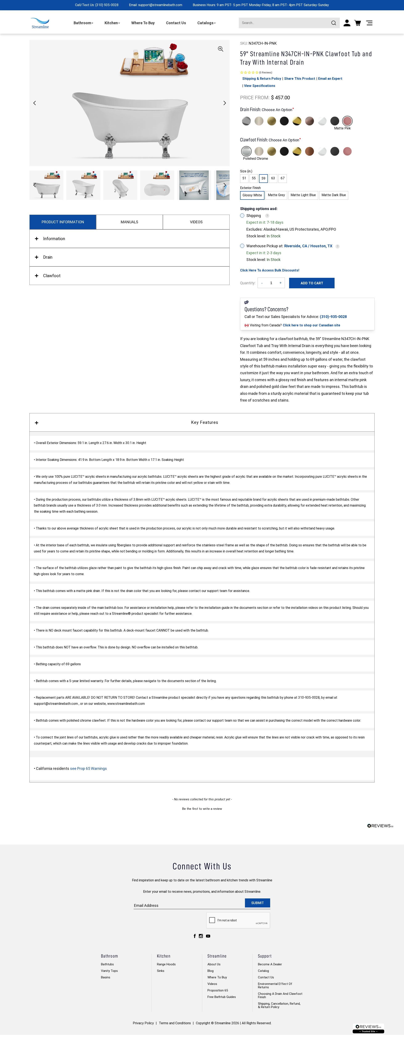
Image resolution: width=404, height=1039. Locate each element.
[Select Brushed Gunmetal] (334, 121)
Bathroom (82, 23)
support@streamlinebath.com (160, 5)
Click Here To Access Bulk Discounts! (269, 270)
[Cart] (357, 23)
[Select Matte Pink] (347, 121)
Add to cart (312, 283)
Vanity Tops (109, 971)
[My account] (347, 23)
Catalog (263, 971)
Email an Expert (330, 79)
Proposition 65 (217, 990)
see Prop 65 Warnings (88, 768)
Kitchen (111, 23)
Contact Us (176, 23)
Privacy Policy (143, 1023)
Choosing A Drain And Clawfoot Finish (280, 995)
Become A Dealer (270, 964)
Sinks (160, 971)
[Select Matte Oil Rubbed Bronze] (309, 121)
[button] (224, 103)
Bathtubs (107, 964)
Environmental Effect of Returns (275, 985)
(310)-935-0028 (333, 316)
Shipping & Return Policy (261, 79)
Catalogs (205, 23)
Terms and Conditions (175, 1023)
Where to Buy (217, 977)
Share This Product (299, 79)
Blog (210, 971)
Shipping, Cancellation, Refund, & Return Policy (279, 1005)
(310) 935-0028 (106, 5)
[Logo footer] (368, 1028)
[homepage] (39, 23)
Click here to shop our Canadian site (311, 325)
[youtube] (208, 936)
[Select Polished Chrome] (246, 121)
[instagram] (201, 936)
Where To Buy (143, 23)
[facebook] (195, 936)
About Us (214, 964)
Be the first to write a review (202, 809)
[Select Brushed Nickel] (259, 121)
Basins (105, 977)
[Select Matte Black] (284, 121)
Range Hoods (166, 964)
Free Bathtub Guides (221, 997)
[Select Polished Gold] (296, 121)
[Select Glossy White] (322, 121)
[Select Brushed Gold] (271, 121)
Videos (212, 984)
